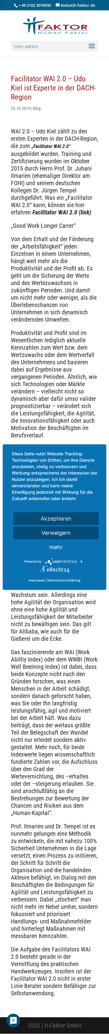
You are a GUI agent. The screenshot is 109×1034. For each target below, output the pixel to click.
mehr (56, 547)
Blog (37, 108)
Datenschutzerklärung (64, 580)
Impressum (37, 580)
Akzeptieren (56, 518)
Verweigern (56, 532)
